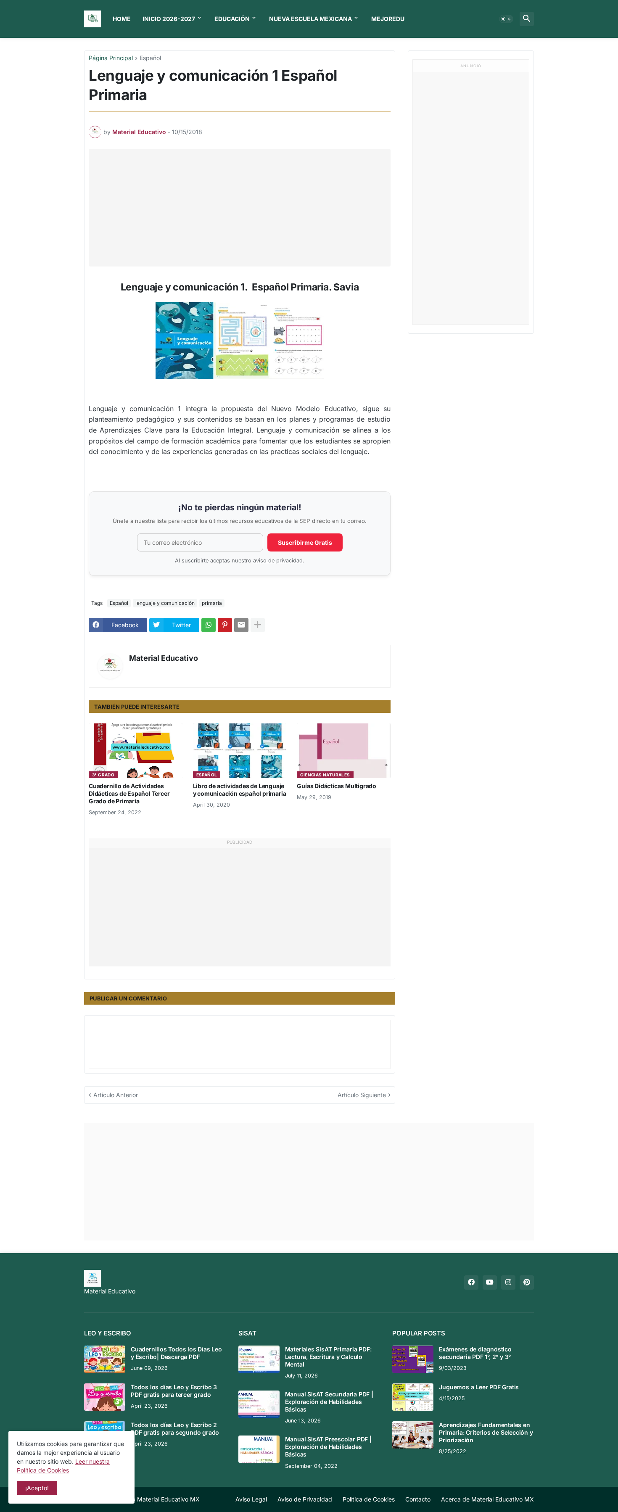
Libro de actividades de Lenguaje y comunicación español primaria (239, 789)
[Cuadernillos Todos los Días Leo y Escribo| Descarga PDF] (104, 1359)
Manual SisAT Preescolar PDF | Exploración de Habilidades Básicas (328, 1446)
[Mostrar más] (258, 625)
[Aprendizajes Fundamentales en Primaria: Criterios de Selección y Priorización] (412, 1435)
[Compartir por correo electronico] (241, 625)
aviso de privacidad (278, 560)
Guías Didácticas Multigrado (336, 785)
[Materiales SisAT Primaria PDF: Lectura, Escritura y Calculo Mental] (259, 1359)
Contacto (417, 1499)
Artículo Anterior (115, 1094)
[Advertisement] (242, 208)
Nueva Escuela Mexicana (310, 18)
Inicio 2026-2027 (169, 18)
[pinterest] (527, 1282)
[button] (506, 19)
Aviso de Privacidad (304, 1499)
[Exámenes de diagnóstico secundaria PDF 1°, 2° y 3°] (412, 1359)
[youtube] (490, 1282)
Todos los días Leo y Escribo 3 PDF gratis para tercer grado (174, 1390)
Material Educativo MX (168, 1499)
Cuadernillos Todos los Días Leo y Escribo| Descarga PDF (176, 1353)
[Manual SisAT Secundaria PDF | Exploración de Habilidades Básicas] (259, 1404)
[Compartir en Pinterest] (225, 625)
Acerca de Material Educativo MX (487, 1499)
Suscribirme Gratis (305, 542)
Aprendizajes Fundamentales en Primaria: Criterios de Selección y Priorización (486, 1432)
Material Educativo (163, 658)
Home (122, 18)
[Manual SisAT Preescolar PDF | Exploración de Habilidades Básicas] (259, 1449)
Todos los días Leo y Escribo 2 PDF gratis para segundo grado (175, 1428)
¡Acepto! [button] (37, 1487)
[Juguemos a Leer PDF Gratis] (412, 1397)
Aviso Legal (251, 1499)
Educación (232, 18)
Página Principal (111, 58)
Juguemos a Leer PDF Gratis (479, 1387)
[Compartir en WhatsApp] (208, 625)
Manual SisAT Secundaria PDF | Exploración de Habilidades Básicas (329, 1402)
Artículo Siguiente (362, 1094)
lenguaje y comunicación (165, 603)
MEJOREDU (387, 18)
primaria (212, 603)
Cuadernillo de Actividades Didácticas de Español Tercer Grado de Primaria (129, 793)
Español (150, 58)
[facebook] (471, 1282)
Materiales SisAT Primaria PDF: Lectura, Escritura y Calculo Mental (328, 1357)
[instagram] (508, 1282)
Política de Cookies (369, 1499)
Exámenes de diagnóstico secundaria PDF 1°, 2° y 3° (475, 1353)
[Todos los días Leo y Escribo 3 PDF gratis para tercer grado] (104, 1397)
